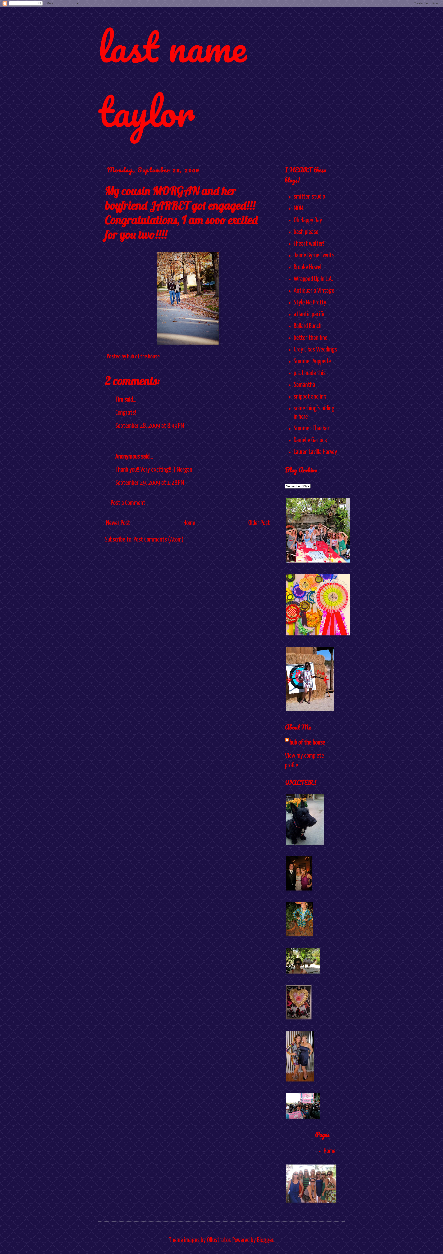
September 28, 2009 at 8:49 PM (149, 426)
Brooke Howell (308, 267)
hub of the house (307, 742)
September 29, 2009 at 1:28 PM (149, 483)
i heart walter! (309, 244)
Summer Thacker (311, 428)
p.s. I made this (310, 373)
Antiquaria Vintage (314, 291)
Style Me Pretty (310, 302)
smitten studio (309, 197)
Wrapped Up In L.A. (313, 279)
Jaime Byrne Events (314, 255)
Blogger (265, 1240)
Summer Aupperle (312, 361)
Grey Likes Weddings (315, 349)
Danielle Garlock (310, 440)
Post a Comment (128, 503)
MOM (298, 208)
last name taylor (172, 78)
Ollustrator (218, 1240)
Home (189, 523)
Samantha (304, 385)
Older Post (259, 523)
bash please (306, 232)
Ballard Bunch (307, 326)
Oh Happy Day (308, 220)
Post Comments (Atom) (159, 539)
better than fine (310, 338)
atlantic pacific (309, 314)
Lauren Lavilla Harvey (315, 452)
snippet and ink (310, 396)
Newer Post (118, 523)
